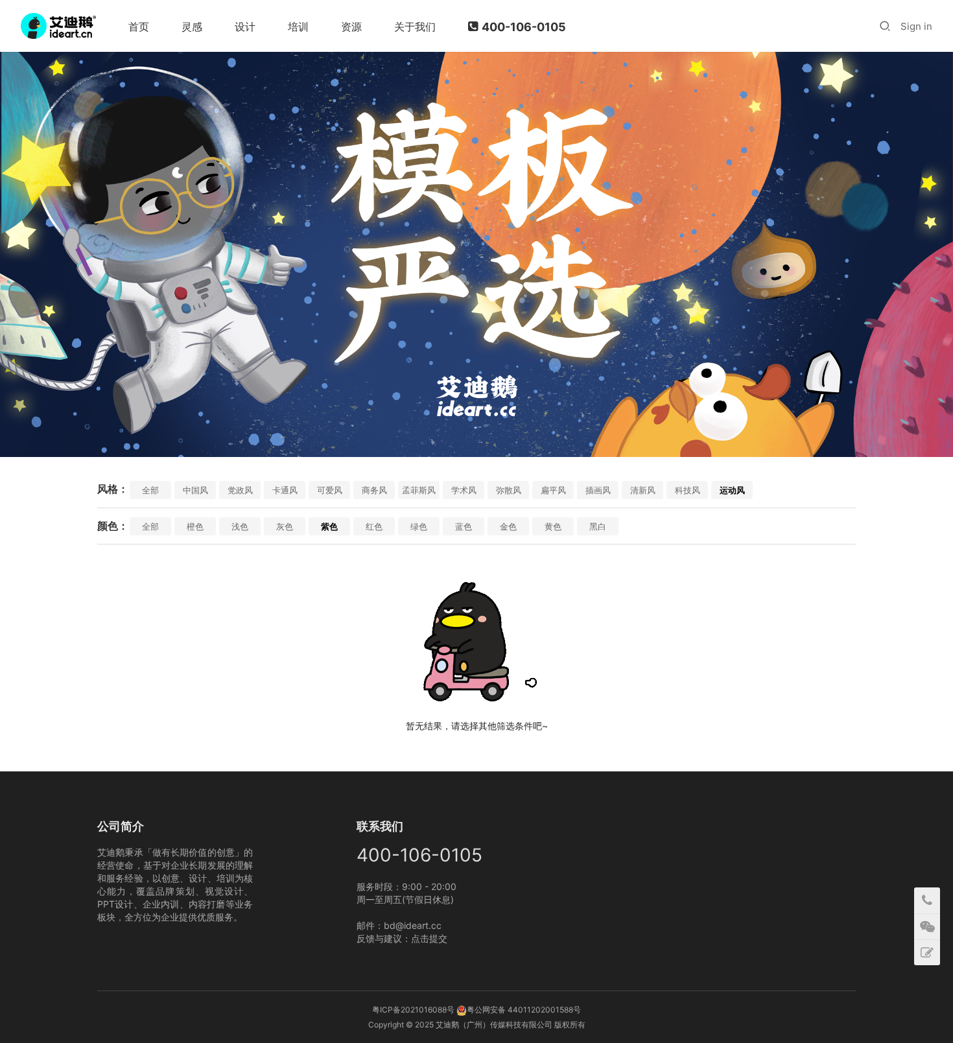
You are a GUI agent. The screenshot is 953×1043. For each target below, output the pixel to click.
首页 (138, 26)
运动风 (732, 490)
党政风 (240, 490)
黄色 (553, 526)
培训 (298, 26)
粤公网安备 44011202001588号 (524, 1009)
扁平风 (553, 490)
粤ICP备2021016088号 (413, 1009)
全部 (150, 490)
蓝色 (463, 526)
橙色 (195, 526)
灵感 (192, 26)
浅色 (239, 526)
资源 (351, 26)
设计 (245, 26)
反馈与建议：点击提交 (402, 938)
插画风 (598, 490)
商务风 (374, 490)
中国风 (195, 490)
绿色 (418, 526)
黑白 (597, 526)
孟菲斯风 (419, 490)
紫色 (329, 526)
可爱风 (329, 490)
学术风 (463, 490)
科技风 (687, 490)
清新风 (642, 490)
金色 (508, 526)
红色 (374, 526)
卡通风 (285, 490)
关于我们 (415, 26)
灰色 (284, 526)
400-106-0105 (524, 27)
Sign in (916, 26)
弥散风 (508, 490)
